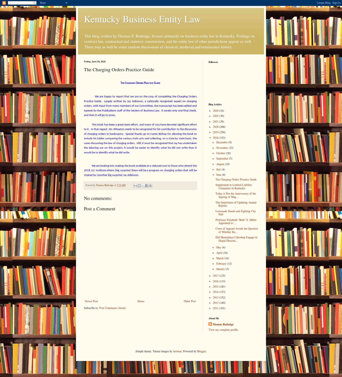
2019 (216, 132)
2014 (216, 292)
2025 (216, 116)
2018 (216, 138)
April (219, 252)
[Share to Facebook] (147, 186)
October (221, 153)
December (222, 142)
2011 (216, 308)
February (221, 263)
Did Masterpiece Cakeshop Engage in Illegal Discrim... (236, 238)
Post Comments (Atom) (112, 308)
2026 (216, 110)
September (222, 158)
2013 (216, 297)
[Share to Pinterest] (150, 186)
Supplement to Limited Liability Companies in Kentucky (234, 186)
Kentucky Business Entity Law (142, 18)
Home (141, 301)
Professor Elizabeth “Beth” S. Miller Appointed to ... (236, 221)
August (220, 164)
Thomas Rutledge (223, 324)
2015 (216, 286)
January (221, 269)
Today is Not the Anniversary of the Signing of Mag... (236, 195)
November (222, 148)
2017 (216, 275)
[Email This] (135, 186)
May (219, 247)
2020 (216, 127)
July (219, 169)
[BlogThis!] (139, 186)
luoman (177, 351)
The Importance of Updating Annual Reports (236, 204)
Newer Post (91, 301)
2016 (216, 281)
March (220, 258)
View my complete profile (223, 329)
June (219, 175)
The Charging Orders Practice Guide (236, 179)
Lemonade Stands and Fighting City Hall (236, 212)
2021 (216, 121)
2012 (216, 303)
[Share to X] (143, 186)
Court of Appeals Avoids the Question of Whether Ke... (237, 230)
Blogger (201, 351)
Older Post (190, 301)
